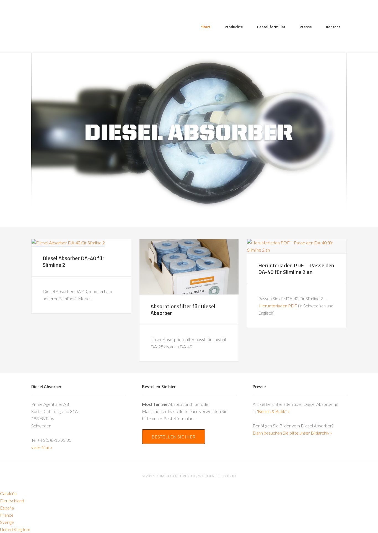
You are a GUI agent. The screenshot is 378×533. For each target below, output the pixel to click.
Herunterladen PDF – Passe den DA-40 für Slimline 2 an (296, 268)
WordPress (209, 476)
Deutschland (12, 500)
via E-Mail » (41, 447)
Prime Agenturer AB (175, 476)
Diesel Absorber (75, 29)
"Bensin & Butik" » (273, 411)
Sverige (7, 522)
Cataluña (8, 493)
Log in (229, 476)
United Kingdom (15, 529)
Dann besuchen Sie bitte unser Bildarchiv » (292, 432)
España (7, 507)
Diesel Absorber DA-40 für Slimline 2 (73, 261)
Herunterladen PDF (278, 305)
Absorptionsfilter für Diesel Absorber (183, 309)
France (7, 515)
